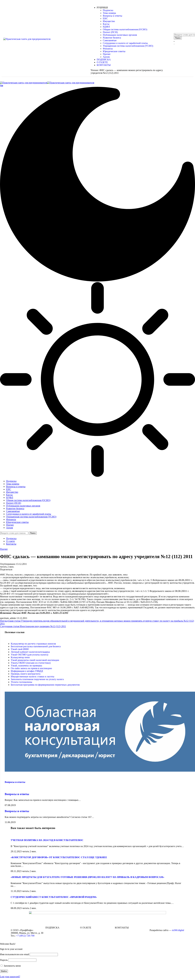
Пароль (4, 960)
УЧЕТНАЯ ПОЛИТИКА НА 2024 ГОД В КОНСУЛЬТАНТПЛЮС (47, 840)
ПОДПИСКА (52, 927)
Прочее (4, 549)
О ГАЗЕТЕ (85, 927)
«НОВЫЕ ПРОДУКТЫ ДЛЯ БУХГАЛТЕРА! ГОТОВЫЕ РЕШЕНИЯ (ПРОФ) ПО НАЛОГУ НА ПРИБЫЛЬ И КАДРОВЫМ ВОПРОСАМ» (87, 877)
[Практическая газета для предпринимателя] (47, 82)
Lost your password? (10, 976)
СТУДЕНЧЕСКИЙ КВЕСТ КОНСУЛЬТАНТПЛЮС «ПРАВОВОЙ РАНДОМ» (54, 897)
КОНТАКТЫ (122, 927)
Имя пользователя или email (14, 954)
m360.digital (178, 930)
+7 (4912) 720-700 (25, 935)
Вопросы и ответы (15, 782)
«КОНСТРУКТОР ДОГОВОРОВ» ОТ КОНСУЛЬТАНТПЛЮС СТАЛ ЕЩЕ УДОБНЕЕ (59, 857)
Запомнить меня (12, 965)
